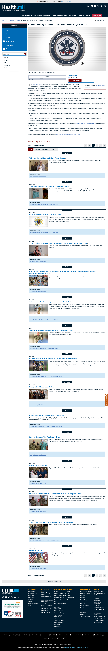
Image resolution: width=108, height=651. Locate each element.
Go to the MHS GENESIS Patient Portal (99, 597)
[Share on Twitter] (72, 77)
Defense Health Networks (35, 204)
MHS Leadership (31, 591)
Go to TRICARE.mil (98, 591)
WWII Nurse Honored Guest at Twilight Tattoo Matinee (47, 158)
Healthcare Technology (59, 613)
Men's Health (57, 624)
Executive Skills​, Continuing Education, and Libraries (46, 605)
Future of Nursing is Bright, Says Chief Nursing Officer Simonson (51, 522)
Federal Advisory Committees (31, 598)
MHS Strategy (31, 595)
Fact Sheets (83, 595)
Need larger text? (101, 20)
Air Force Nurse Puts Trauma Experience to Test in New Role (49, 302)
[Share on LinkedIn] (74, 77)
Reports (82, 614)
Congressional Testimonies (86, 593)
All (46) (30, 149)
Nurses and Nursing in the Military (55, 376)
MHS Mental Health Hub (59, 598)
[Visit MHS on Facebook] (95, 6)
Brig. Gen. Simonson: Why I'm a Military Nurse (44, 437)
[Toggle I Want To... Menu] (100, 15)
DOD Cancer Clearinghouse (60, 593)
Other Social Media (75, 80)
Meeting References (84, 605)
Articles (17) (45, 149)
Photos (8, 34)
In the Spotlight (10, 41)
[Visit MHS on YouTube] (101, 6)
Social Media (9, 45)
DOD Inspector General (64, 635)
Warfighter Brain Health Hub (60, 595)
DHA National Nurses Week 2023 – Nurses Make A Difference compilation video (55, 494)
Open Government (89, 635)
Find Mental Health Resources (98, 613)
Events (6, 60)
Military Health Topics (59, 15)
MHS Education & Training (41, 15)
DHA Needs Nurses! (35, 550)
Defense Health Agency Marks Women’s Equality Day (46, 415)
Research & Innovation (59, 622)
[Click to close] (106, 395)
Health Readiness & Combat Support (58, 607)
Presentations (83, 610)
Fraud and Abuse (36, 635)
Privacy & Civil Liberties (59, 620)
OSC (62, 638)
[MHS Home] (11, 594)
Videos (8, 38)
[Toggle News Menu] (75, 15)
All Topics (56, 591)
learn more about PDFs (83, 647)
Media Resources (11, 49)
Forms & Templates (84, 600)
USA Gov (46, 638)
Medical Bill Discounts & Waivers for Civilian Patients (59, 616)
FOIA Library (83, 598)
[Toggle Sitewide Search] (103, 15)
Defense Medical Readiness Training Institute (47, 600)
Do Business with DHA (98, 617)
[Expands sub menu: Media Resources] (4, 49)
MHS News (72, 15)
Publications (83, 612)
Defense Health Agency (37, 84)
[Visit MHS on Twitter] (98, 6)
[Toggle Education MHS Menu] (49, 15)
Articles (8, 30)
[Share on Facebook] (69, 77)
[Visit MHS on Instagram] (88, 6)
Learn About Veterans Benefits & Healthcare (98, 606)
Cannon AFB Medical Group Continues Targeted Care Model (49, 186)
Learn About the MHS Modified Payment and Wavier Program (98, 602)
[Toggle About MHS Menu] (31, 15)
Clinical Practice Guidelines (86, 591)
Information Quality (77, 635)
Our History (30, 601)
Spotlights (7, 65)
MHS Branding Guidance (33, 603)
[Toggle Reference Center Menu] (89, 15)
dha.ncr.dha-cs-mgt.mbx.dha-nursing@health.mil (85, 123)
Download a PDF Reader (69, 647)
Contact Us (30, 605)
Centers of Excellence (58, 611)
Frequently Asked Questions (84, 602)
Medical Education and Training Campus (46, 609)
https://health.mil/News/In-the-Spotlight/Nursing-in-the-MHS (69, 134)
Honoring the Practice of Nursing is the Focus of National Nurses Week (53, 359)
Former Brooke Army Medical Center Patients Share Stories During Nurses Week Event (58, 243)
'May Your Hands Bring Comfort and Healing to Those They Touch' (51, 330)
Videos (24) (37, 149)
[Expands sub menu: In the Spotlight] (4, 41)
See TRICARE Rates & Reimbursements (99, 610)
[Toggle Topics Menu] (66, 15)
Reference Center (84, 15)
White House (54, 638)
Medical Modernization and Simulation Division (46, 613)
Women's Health (57, 626)
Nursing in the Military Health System (38, 176)
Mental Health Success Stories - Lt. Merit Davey (45, 215)
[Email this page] (76, 77)
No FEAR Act (25, 635)
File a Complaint (97, 622)
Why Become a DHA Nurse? (38, 465)
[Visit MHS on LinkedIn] (92, 6)
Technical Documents (85, 616)
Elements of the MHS (32, 593)
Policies (82, 608)
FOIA (54, 635)
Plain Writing (100, 635)
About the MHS (26, 15)
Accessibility (46, 635)
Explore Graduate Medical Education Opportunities (99, 619)
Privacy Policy (15, 635)
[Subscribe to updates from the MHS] (105, 6)
